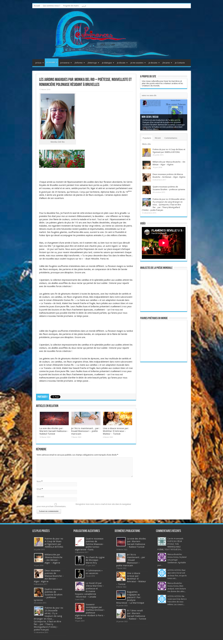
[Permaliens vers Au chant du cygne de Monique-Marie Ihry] (80, 560)
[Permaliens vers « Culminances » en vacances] (80, 573)
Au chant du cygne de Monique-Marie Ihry (95, 560)
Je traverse (64, 63)
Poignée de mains (71, 6)
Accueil (37, 6)
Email (39, 489)
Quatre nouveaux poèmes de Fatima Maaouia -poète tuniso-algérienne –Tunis (89, 544)
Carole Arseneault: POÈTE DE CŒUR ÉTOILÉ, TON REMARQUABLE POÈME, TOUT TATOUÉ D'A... (170, 544)
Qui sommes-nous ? (51, 6)
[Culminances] (111, 33)
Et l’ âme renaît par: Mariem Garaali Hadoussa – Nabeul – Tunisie (136, 614)
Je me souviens (136, 63)
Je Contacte (180, 63)
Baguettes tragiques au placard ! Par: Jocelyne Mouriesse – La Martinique (130, 597)
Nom (39, 481)
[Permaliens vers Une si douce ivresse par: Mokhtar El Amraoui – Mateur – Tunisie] (117, 418)
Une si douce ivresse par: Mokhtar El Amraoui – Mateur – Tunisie (116, 431)
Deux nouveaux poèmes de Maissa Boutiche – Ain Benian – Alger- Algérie (49, 576)
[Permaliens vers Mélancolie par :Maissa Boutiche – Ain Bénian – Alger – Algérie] (146, 165)
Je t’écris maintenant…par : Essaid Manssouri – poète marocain (85, 431)
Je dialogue (107, 63)
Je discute (121, 63)
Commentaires (170, 138)
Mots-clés (146, 144)
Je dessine (153, 63)
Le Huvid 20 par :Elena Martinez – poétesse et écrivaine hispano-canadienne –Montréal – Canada (89, 590)
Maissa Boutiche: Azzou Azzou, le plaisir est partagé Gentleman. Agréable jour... (172, 559)
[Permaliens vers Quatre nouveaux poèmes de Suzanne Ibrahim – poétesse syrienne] (146, 190)
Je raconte (50, 62)
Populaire (147, 138)
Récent (158, 138)
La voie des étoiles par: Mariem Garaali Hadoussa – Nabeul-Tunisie (53, 431)
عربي (84, 6)
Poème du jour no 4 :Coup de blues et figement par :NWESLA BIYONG (54, 542)
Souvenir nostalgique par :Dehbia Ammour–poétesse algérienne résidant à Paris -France (90, 611)
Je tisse (38, 63)
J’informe (79, 63)
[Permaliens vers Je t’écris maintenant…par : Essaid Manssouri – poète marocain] (85, 418)
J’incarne (166, 63)
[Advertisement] (163, 411)
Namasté (146, 119)
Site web (40, 496)
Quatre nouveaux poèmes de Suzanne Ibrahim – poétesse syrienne (48, 594)
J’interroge (92, 63)
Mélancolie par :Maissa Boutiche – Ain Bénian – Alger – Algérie (53, 558)
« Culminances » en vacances (94, 572)
